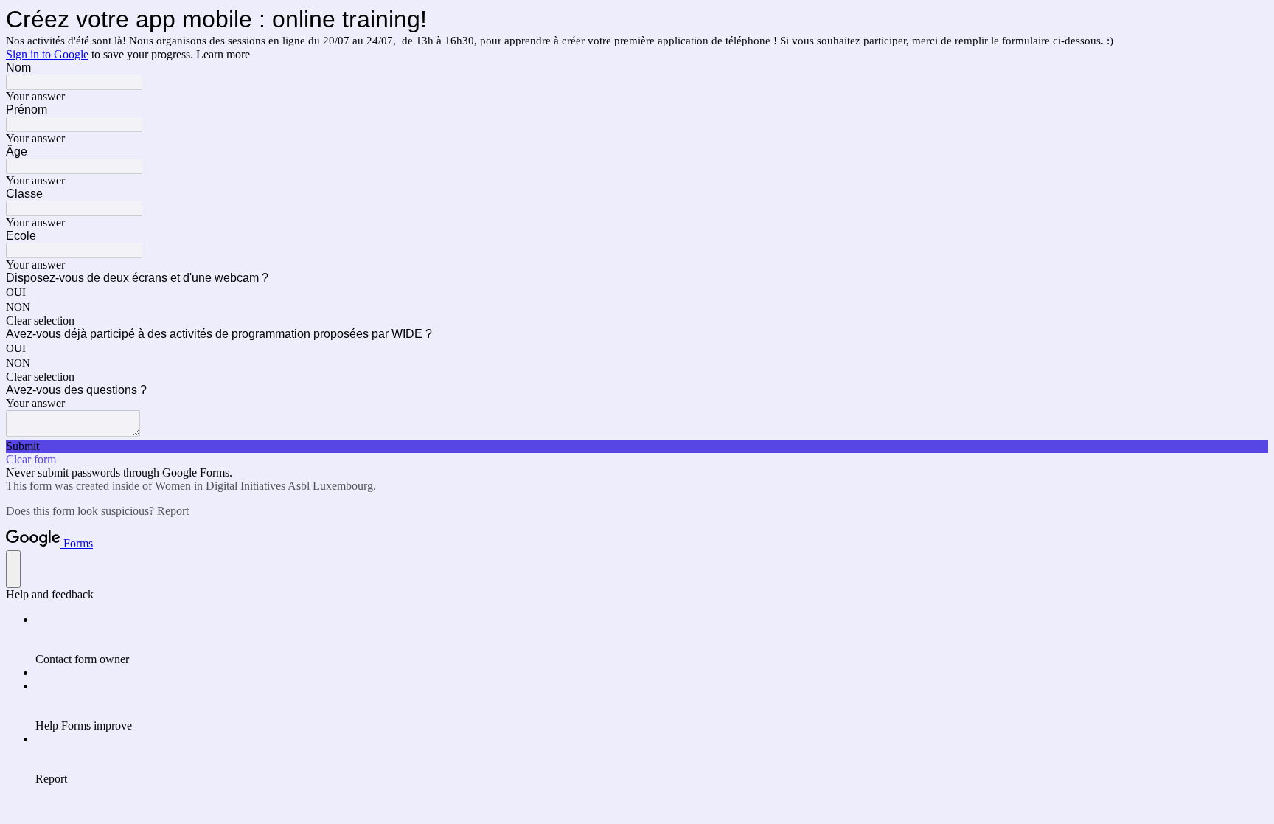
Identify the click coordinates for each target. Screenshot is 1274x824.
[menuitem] (651, 639)
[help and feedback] (13, 569)
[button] (637, 321)
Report (173, 511)
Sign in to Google (47, 54)
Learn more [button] (223, 54)
